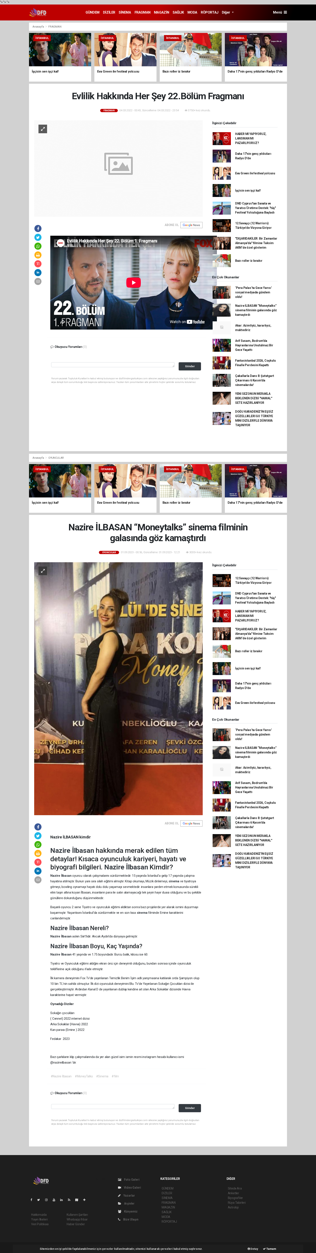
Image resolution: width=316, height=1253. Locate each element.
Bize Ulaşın (130, 1219)
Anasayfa (38, 26)
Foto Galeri (131, 1179)
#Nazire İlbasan (61, 1076)
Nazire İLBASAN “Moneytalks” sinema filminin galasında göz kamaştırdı (256, 310)
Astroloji (233, 1207)
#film (115, 1076)
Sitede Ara (235, 1188)
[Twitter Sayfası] (40, 1200)
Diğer (226, 12)
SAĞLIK (178, 12)
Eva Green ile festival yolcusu (255, 173)
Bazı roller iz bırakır (248, 260)
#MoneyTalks (84, 1076)
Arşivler (129, 1203)
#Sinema (102, 1076)
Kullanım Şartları (77, 1214)
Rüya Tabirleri (237, 1202)
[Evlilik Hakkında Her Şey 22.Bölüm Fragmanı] (118, 168)
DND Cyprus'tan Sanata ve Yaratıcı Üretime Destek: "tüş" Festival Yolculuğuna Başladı (255, 208)
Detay (254, 1248)
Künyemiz (130, 1211)
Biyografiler (235, 1198)
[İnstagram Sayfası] (48, 1200)
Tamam (271, 1248)
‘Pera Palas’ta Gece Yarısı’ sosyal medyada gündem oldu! (253, 292)
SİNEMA (125, 12)
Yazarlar (129, 1195)
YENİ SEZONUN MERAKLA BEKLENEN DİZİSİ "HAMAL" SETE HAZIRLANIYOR (253, 398)
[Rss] (71, 1200)
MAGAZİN (161, 12)
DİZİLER (109, 12)
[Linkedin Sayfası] (63, 1200)
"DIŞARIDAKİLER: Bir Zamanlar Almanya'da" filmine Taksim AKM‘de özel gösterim (256, 243)
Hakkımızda (39, 1214)
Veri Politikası (40, 1224)
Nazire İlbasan (73, 850)
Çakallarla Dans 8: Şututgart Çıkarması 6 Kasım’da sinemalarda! (254, 380)
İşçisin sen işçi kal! (248, 190)
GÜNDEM (93, 12)
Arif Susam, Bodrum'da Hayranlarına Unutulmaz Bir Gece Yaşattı (254, 345)
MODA (192, 12)
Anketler (233, 1193)
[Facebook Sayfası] (33, 1200)
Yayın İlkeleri (39, 1219)
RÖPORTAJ (209, 12)
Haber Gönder (76, 1224)
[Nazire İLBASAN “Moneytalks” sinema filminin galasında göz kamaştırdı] (118, 688)
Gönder (190, 366)
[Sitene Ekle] (86, 1200)
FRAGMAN (142, 12)
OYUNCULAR (56, 457)
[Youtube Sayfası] (56, 1200)
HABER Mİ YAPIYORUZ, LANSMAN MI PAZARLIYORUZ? (250, 138)
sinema (174, 881)
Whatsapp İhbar (77, 1219)
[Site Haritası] (78, 1200)
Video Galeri (132, 1187)
